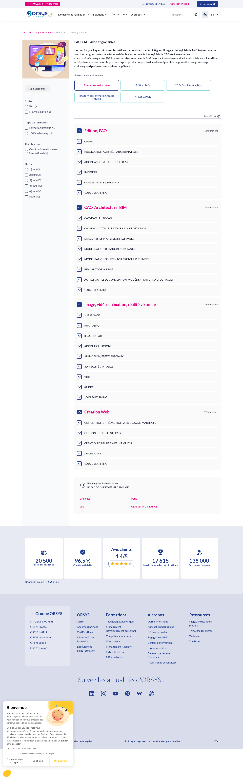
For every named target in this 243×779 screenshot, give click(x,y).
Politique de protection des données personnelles (152, 741)
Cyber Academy (115, 651)
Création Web (143, 97)
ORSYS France (38, 626)
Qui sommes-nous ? (159, 621)
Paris (134, 498)
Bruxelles (85, 498)
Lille (82, 506)
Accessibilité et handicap (162, 662)
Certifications (119, 14)
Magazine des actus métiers (200, 623)
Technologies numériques (120, 621)
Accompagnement (87, 626)
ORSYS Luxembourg (41, 637)
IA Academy (113, 641)
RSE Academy (114, 657)
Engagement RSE (157, 637)
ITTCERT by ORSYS (41, 621)
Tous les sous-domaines (96, 85)
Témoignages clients (200, 630)
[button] (7, 773)
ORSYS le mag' (38, 647)
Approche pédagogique (161, 626)
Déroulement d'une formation (86, 648)
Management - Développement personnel (121, 628)
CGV (215, 741)
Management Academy (119, 646)
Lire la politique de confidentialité (21, 749)
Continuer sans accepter (15, 761)
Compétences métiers (44, 32)
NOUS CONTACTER (179, 4)
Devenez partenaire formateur (159, 655)
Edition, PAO (142, 85)
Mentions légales (83, 741)
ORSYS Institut (38, 632)
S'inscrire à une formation (85, 639)
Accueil (27, 32)
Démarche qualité (158, 632)
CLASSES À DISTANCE (144, 506)
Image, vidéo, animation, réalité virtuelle (96, 97)
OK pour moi (61, 761)
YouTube (194, 641)
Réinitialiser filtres (37, 88)
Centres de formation (160, 642)
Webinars (194, 636)
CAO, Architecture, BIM (188, 85)
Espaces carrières (157, 647)
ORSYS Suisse (38, 642)
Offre (80, 621)
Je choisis (38, 761)
